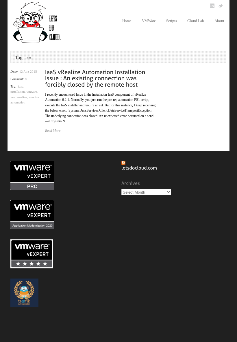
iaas (20, 86)
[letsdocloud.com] (139, 167)
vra (12, 97)
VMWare (149, 21)
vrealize (21, 97)
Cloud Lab (195, 21)
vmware (32, 91)
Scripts (171, 21)
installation (17, 91)
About (219, 21)
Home (127, 21)
